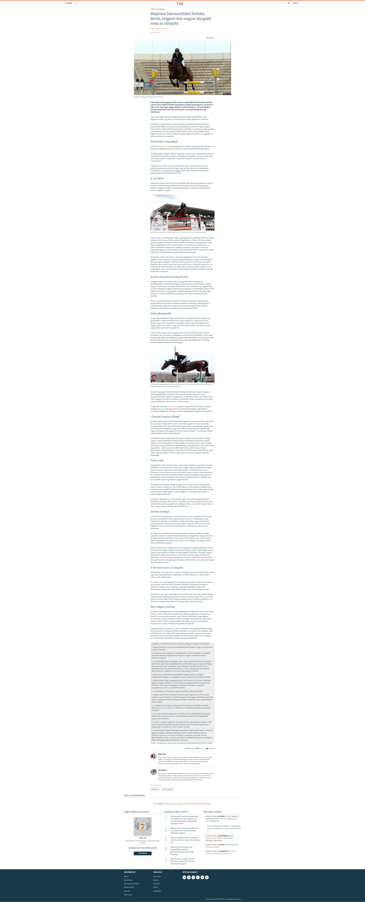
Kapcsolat (127, 891)
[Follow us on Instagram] (193, 877)
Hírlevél (295, 3)
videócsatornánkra (212, 847)
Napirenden (157, 876)
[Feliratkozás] (207, 877)
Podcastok (156, 884)
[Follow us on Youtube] (184, 877)
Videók (155, 887)
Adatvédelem (128, 880)
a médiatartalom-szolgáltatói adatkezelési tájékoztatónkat (187, 804)
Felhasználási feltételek (131, 884)
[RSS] (198, 877)
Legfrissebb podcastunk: (136, 812)
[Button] (210, 38)
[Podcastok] (289, 3)
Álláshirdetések (129, 887)
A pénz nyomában (157, 9)
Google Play (222, 819)
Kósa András (162, 28)
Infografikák (157, 891)
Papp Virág (154, 28)
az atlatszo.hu (172, 407)
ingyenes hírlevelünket (214, 838)
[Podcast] (202, 877)
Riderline (164, 146)
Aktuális (156, 880)
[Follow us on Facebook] (189, 877)
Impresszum (128, 894)
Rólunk (126, 876)
